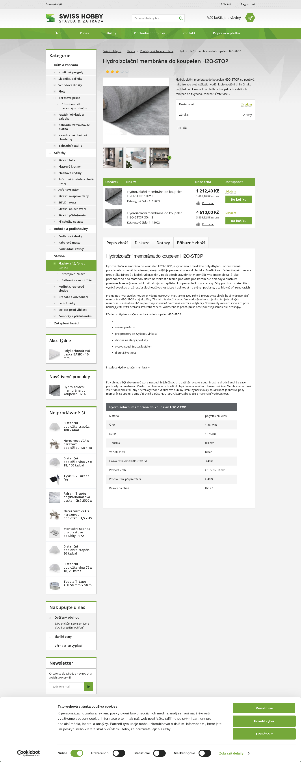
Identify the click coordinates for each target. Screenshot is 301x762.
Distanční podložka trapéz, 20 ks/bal (76, 549)
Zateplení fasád (66, 323)
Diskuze (142, 242)
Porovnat (208, 203)
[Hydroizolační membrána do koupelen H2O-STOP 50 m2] (113, 217)
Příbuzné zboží (191, 242)
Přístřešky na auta (71, 222)
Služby (111, 33)
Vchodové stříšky (70, 85)
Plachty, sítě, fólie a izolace (156, 51)
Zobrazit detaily (231, 753)
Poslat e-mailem (179, 127)
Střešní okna (67, 202)
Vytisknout (185, 127)
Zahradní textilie (70, 146)
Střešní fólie (66, 160)
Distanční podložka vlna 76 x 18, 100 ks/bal (77, 461)
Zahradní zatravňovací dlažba (74, 127)
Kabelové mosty (69, 242)
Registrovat (248, 4)
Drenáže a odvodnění (73, 297)
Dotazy (163, 242)
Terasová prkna (69, 98)
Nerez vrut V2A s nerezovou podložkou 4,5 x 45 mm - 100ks (77, 516)
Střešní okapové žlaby (73, 196)
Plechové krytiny (70, 173)
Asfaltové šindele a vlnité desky (76, 181)
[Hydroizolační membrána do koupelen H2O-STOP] (136, 111)
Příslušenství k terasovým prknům (74, 106)
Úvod (58, 33)
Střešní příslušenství (72, 215)
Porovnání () (54, 4)
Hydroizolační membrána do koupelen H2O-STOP (74, 392)
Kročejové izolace (73, 274)
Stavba (131, 51)
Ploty (61, 91)
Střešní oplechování (72, 209)
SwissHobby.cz (112, 51)
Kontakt (189, 33)
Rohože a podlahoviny (71, 229)
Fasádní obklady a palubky (71, 116)
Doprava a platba (226, 33)
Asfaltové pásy (68, 190)
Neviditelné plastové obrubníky (72, 137)
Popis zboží (117, 242)
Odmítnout (264, 734)
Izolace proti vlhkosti (72, 310)
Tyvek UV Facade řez (76, 477)
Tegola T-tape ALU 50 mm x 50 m (77, 583)
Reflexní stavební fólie (77, 280)
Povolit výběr (264, 721)
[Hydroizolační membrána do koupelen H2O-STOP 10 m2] (113, 196)
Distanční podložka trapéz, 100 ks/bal (76, 426)
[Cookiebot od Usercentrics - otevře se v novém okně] (28, 753)
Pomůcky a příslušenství (75, 316)
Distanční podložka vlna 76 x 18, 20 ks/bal (77, 567)
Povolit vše (264, 708)
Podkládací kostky (71, 249)
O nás (84, 33)
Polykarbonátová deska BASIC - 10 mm (76, 354)
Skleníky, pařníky (70, 79)
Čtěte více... (222, 94)
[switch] (119, 753)
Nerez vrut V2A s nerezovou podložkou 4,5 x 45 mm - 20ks (77, 445)
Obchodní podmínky (149, 33)
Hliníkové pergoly (70, 72)
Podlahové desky (70, 236)
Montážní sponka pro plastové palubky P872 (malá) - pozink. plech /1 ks (76, 536)
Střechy (60, 153)
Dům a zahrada (66, 65)
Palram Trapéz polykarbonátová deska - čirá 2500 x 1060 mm (77, 498)
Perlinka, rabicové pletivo (71, 288)
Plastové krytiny (69, 166)
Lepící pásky (66, 303)
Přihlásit (226, 4)
